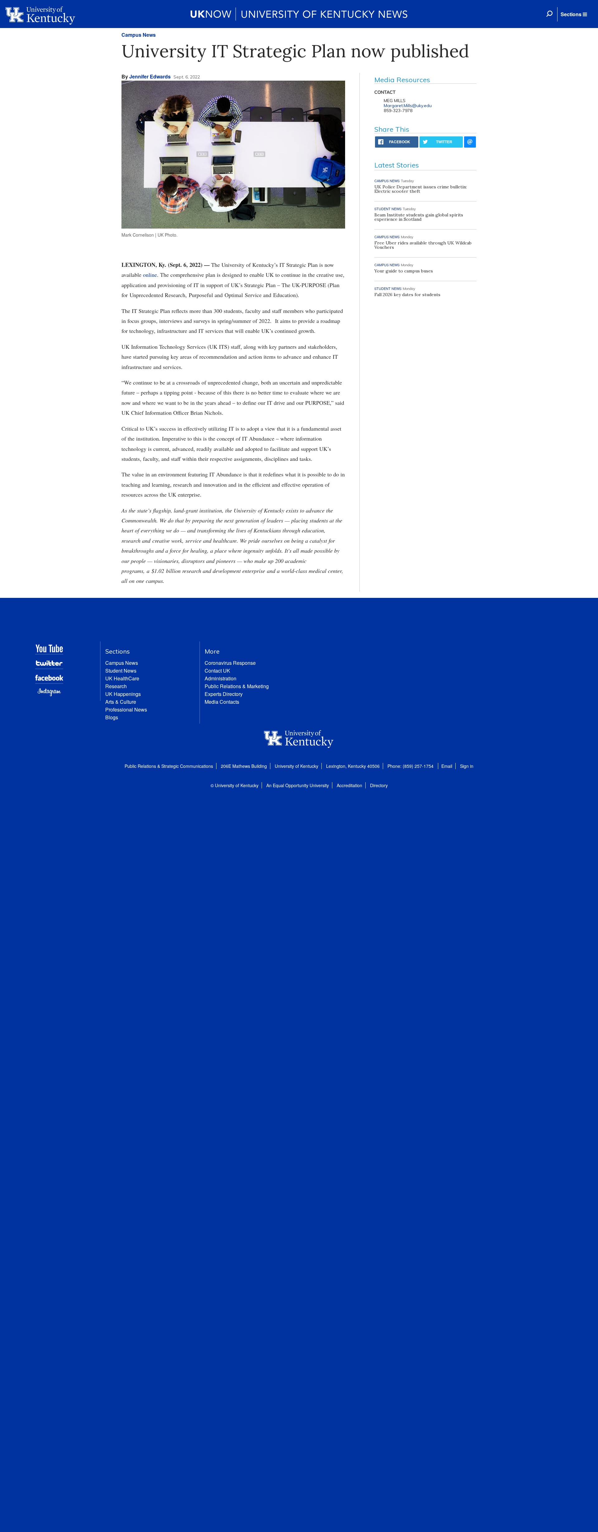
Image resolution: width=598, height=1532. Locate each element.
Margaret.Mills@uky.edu (408, 105)
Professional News (126, 709)
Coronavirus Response (230, 662)
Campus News (138, 34)
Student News (120, 670)
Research (116, 686)
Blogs (111, 717)
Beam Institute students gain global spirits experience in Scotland (418, 217)
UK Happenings (123, 693)
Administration (220, 678)
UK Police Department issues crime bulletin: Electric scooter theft (420, 189)
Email (446, 766)
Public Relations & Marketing (237, 686)
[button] (573, 14)
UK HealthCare (122, 678)
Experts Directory (224, 693)
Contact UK (217, 670)
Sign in (466, 766)
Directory (379, 785)
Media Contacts (222, 701)
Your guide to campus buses (403, 271)
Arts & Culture (120, 701)
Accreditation (349, 785)
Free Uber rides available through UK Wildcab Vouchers (423, 245)
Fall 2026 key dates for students (407, 294)
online (150, 274)
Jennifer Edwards (150, 76)
